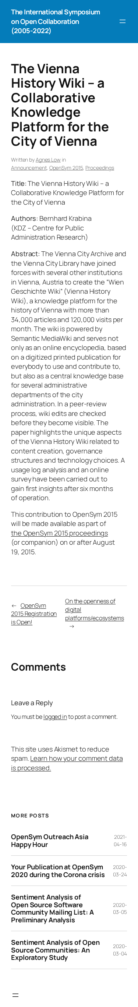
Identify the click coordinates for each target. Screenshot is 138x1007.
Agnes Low (48, 159)
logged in (55, 717)
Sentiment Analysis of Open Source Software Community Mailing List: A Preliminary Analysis (52, 908)
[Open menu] (122, 21)
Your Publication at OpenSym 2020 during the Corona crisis (58, 870)
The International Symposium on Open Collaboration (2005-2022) (55, 21)
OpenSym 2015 (66, 167)
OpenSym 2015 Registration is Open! (34, 613)
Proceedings (99, 167)
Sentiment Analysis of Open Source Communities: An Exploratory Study (55, 950)
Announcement (29, 167)
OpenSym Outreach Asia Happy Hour (49, 840)
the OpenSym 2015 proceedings (59, 533)
